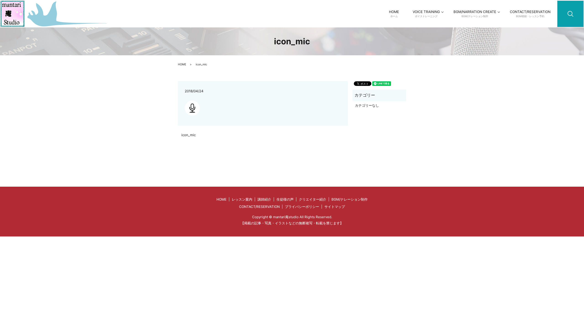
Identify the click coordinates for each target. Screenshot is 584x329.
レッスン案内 (242, 199)
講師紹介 (264, 199)
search (580, 3)
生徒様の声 (285, 199)
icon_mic (188, 135)
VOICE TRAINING (426, 14)
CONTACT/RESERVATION (530, 14)
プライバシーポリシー (302, 206)
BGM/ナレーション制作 (349, 199)
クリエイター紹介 (312, 199)
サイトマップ (334, 206)
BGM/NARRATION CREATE (475, 14)
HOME (394, 14)
